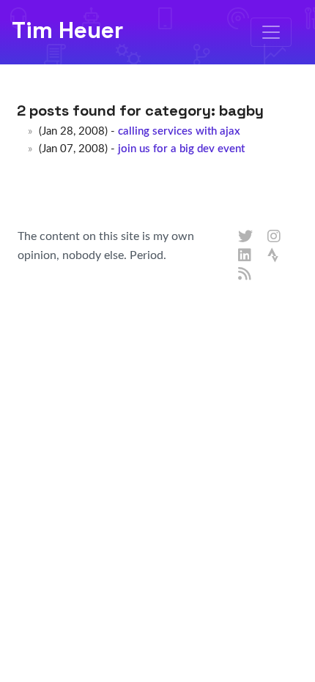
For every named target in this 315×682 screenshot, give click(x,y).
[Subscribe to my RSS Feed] (245, 274)
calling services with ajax (179, 131)
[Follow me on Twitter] (245, 237)
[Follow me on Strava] (274, 256)
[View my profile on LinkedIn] (245, 256)
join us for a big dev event (181, 148)
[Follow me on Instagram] (274, 237)
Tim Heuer (67, 30)
